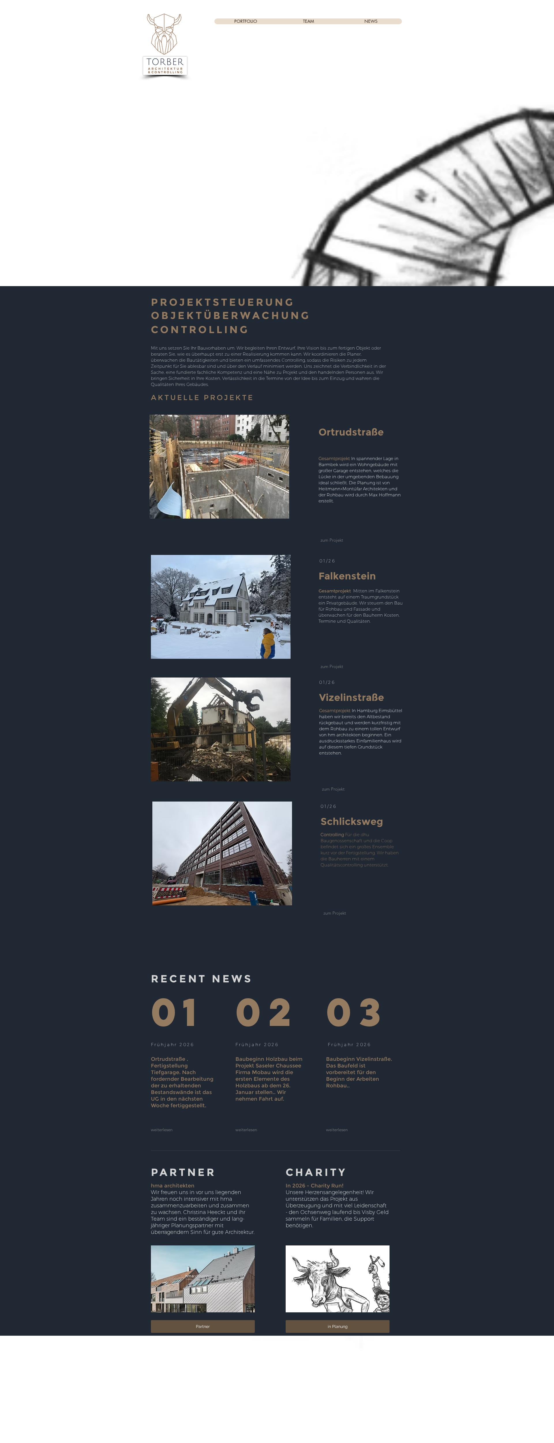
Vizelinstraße (351, 697)
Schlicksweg (352, 821)
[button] (338, 1326)
